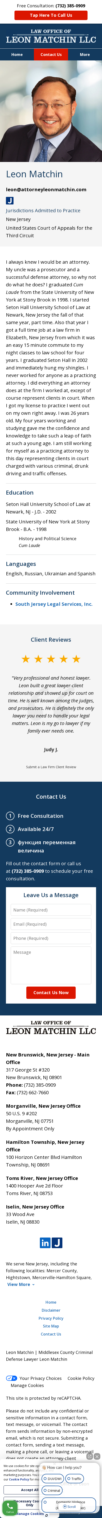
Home (17, 54)
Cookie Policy (81, 1378)
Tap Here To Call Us (51, 15)
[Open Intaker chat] (46, 1515)
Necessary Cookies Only (30, 1503)
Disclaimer (51, 1310)
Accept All (29, 1490)
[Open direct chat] (89, 1456)
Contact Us (51, 54)
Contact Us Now (51, 992)
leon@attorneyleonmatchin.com (46, 189)
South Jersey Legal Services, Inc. (54, 604)
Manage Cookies (27, 1385)
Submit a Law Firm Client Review (51, 767)
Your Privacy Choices (41, 1378)
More (85, 54)
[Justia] (57, 1243)
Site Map (51, 1326)
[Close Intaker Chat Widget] (97, 1456)
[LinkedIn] (45, 1243)
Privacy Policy (51, 1318)
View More (18, 1284)
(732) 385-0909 (40, 1085)
